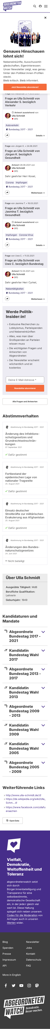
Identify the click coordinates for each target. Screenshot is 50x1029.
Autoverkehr (12, 125)
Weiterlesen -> (38, 193)
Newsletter (32, 941)
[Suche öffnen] (34, 6)
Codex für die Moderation (22, 915)
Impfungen (21, 182)
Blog (5, 941)
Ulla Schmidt (18, 115)
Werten (11, 922)
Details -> (40, 135)
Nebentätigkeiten (14, 288)
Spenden (7, 947)
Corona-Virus (26, 235)
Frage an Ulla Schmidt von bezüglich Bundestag (24, 262)
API (4, 965)
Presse (6, 953)
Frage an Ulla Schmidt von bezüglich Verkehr (22, 102)
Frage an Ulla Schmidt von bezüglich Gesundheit (22, 154)
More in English (11, 974)
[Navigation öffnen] (46, 6)
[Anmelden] (40, 6)
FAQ (28, 965)
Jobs (29, 947)
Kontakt (30, 953)
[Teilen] (7, 135)
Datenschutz (33, 959)
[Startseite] (12, 6)
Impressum (9, 959)
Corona (10, 182)
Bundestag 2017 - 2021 (21, 129)
